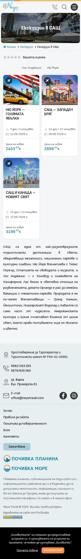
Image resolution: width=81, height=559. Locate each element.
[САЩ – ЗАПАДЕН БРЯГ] (60, 115)
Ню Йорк (53, 68)
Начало (11, 47)
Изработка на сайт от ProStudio (26, 512)
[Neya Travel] (11, 7)
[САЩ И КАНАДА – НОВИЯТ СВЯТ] (21, 198)
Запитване (16, 447)
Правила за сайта (16, 417)
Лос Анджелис (31, 68)
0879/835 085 (21, 371)
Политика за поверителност (25, 424)
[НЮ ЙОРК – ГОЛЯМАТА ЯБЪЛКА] (21, 115)
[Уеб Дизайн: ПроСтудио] (12, 516)
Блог (6, 430)
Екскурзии (26, 47)
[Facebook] (63, 395)
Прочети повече (27, 550)
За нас (7, 411)
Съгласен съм (53, 550)
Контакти (11, 437)
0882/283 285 (21, 366)
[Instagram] (74, 395)
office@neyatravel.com (27, 398)
